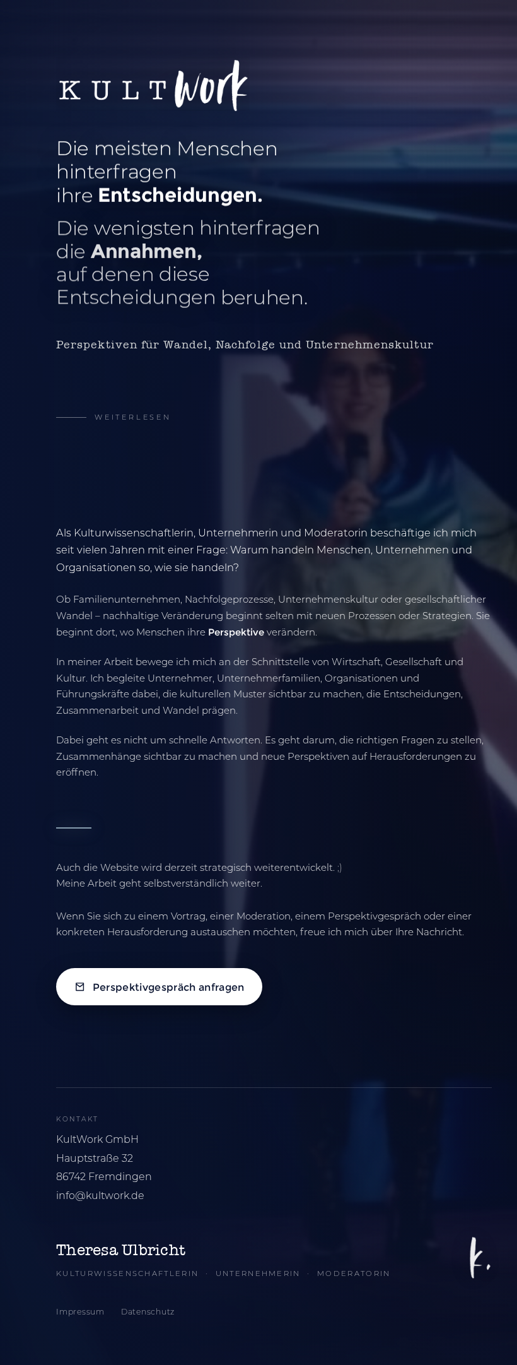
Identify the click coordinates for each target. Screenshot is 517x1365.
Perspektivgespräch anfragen (169, 986)
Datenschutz (148, 1311)
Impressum (80, 1311)
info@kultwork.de (100, 1196)
